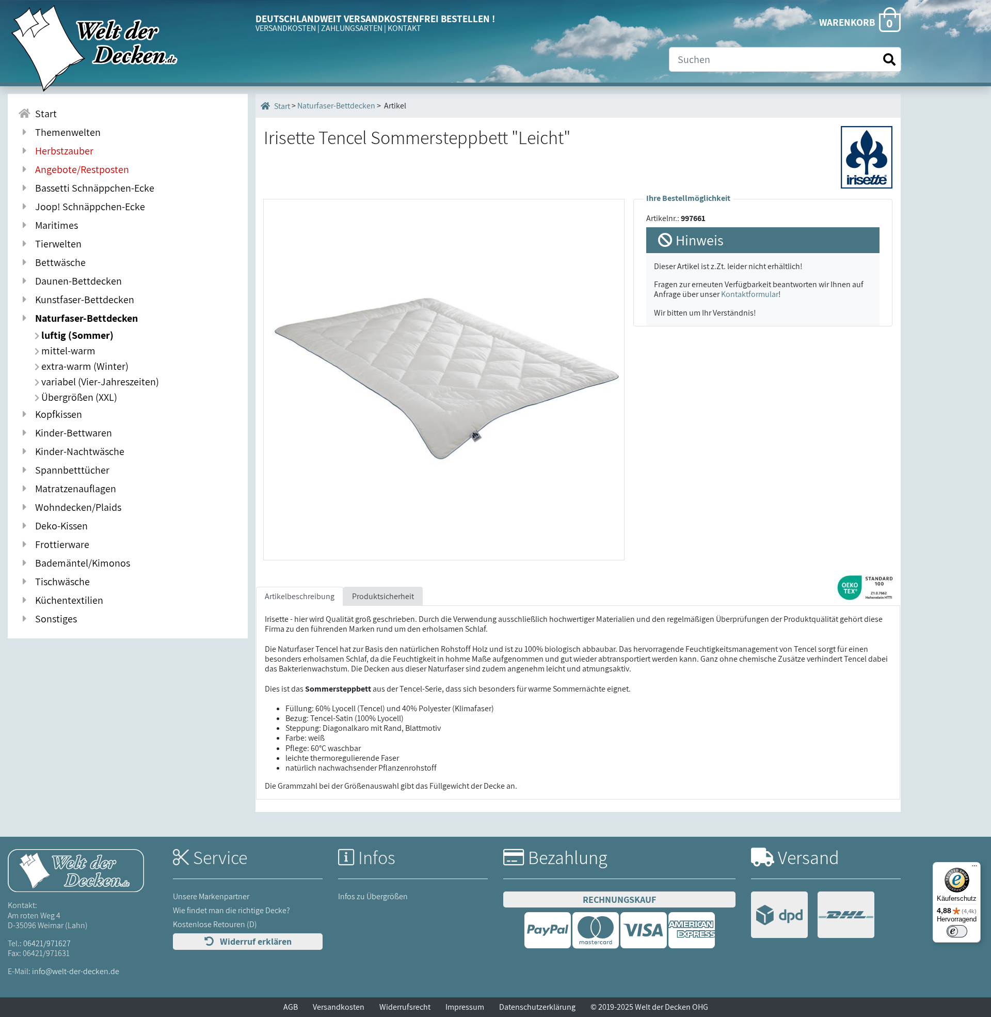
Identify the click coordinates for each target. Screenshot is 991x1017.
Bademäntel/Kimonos (80, 563)
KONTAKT (404, 28)
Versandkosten (338, 1007)
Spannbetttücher (70, 470)
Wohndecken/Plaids (76, 507)
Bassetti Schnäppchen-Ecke (92, 188)
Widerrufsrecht (404, 1007)
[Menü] (974, 868)
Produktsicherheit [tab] (383, 596)
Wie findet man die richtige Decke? (231, 910)
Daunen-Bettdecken (76, 281)
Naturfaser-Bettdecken (84, 318)
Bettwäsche (58, 262)
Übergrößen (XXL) (78, 397)
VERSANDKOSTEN (285, 28)
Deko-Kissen (59, 526)
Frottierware (60, 544)
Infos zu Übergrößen (373, 896)
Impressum (464, 1007)
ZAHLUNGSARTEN (351, 28)
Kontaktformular (749, 294)
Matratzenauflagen (73, 488)
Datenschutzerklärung (537, 1007)
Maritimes (54, 225)
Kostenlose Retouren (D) (215, 924)
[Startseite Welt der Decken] (76, 870)
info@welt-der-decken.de (75, 971)
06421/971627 (47, 943)
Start (44, 113)
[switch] (957, 931)
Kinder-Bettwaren (71, 433)
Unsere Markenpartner (211, 896)
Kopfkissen (56, 414)
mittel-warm (67, 350)
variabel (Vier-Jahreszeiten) (99, 381)
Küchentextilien (67, 600)
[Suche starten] (889, 60)
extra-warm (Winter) (84, 366)
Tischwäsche (60, 581)
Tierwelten (56, 244)
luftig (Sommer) (76, 335)
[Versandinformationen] (812, 916)
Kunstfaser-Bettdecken (82, 299)
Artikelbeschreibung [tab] (299, 596)
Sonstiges (54, 618)
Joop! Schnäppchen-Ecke (88, 206)
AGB (290, 1007)
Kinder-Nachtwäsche (77, 451)
